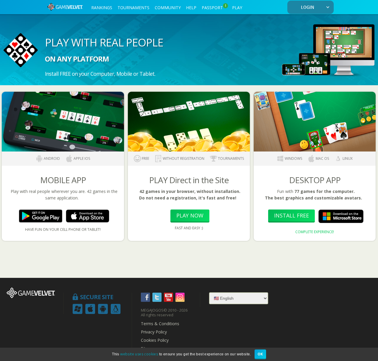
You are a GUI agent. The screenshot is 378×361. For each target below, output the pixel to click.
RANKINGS (101, 7)
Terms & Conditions (160, 323)
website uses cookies (139, 354)
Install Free (291, 215)
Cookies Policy (155, 340)
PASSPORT (214, 7)
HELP (191, 7)
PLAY (237, 7)
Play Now (189, 215)
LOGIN (307, 7)
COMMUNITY (168, 7)
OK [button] (260, 354)
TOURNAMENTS (133, 7)
